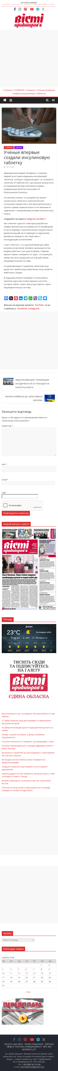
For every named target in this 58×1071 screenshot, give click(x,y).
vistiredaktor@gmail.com (32, 1067)
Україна (19, 147)
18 (11, 977)
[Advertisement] (29, 58)
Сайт (4, 492)
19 (19, 977)
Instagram (33, 308)
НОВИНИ (8, 147)
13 (27, 973)
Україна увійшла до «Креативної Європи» (23, 398)
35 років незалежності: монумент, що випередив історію (28, 741)
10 (3, 973)
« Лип (27, 992)
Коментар (7, 425)
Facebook (22, 308)
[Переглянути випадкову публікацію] (53, 100)
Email (5, 479)
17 (3, 977)
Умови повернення (34, 1044)
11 (11, 973)
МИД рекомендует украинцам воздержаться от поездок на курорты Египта (32, 383)
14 (34, 973)
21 (34, 977)
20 (27, 977)
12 (19, 973)
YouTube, (39, 305)
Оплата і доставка (13, 1044)
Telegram (31, 218)
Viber (42, 218)
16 (50, 973)
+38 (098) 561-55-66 (31, 1064)
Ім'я (4, 464)
